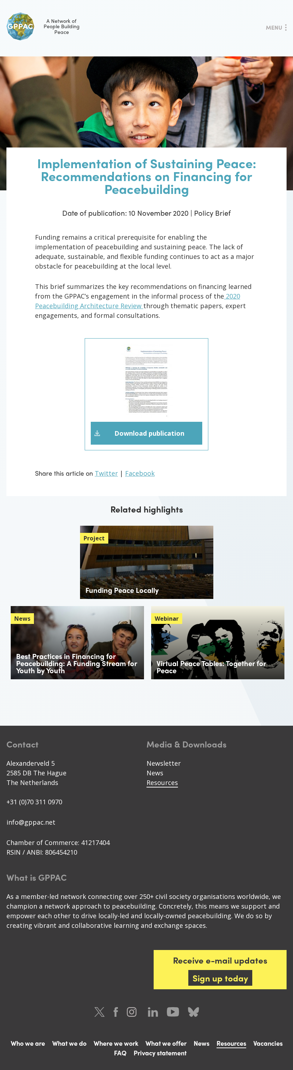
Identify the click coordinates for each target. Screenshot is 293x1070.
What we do (69, 1043)
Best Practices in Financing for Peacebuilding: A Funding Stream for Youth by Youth (76, 663)
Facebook (140, 473)
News (154, 773)
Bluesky (193, 1012)
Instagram (133, 1012)
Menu (274, 27)
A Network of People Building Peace (62, 26)
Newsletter (163, 763)
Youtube (173, 1012)
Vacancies (268, 1043)
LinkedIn (153, 1012)
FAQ (120, 1052)
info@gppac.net (30, 822)
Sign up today (220, 978)
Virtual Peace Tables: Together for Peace (211, 666)
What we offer (166, 1043)
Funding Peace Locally (122, 590)
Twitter (106, 473)
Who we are (28, 1043)
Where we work (116, 1043)
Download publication (149, 433)
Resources (162, 782)
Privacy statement (160, 1052)
